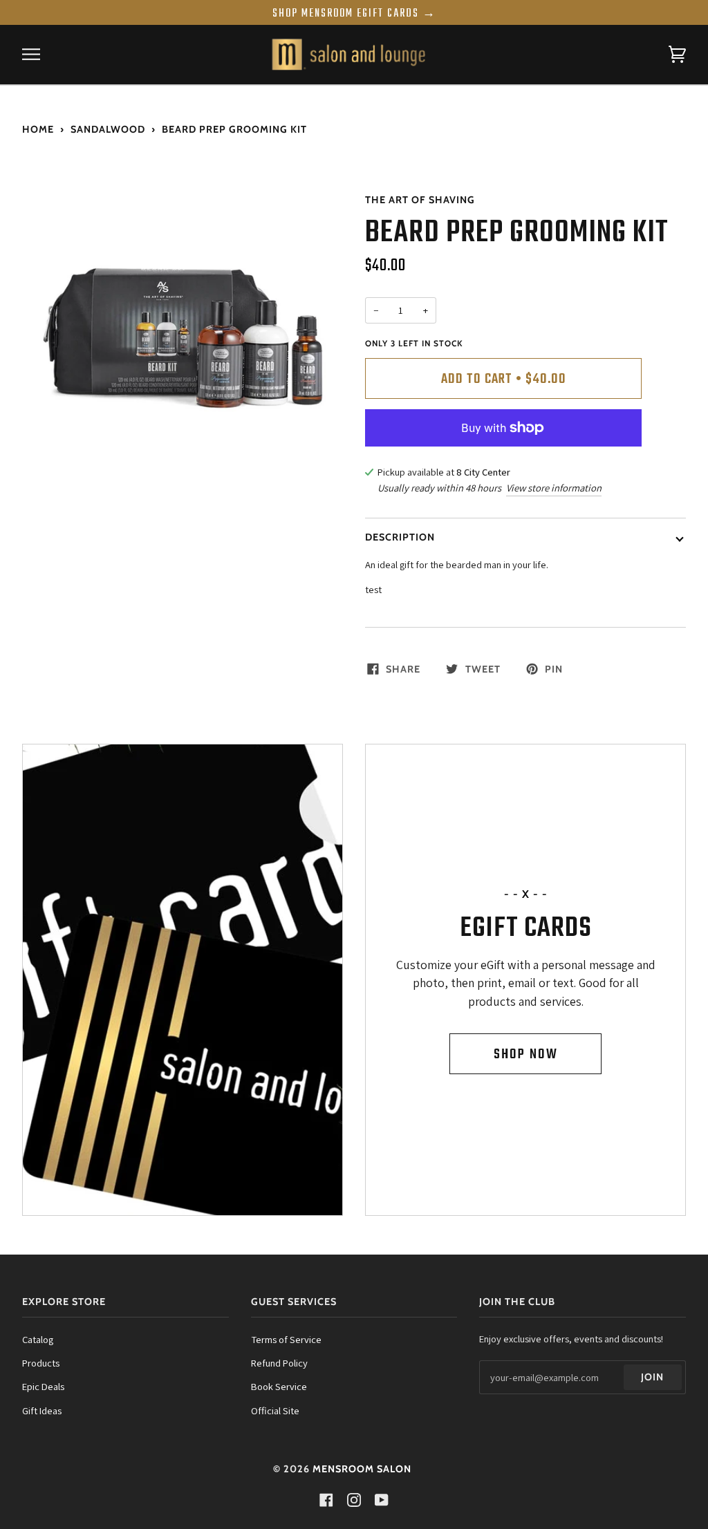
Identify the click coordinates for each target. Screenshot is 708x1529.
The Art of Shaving (420, 200)
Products (40, 1362)
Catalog (37, 1339)
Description (400, 537)
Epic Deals (43, 1386)
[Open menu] (43, 54)
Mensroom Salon (362, 1469)
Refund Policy (279, 1362)
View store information (554, 487)
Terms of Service (286, 1339)
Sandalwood (108, 129)
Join (652, 1377)
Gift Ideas (42, 1410)
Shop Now (526, 1054)
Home (38, 129)
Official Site (275, 1410)
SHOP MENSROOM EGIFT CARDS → (354, 14)
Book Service (279, 1386)
